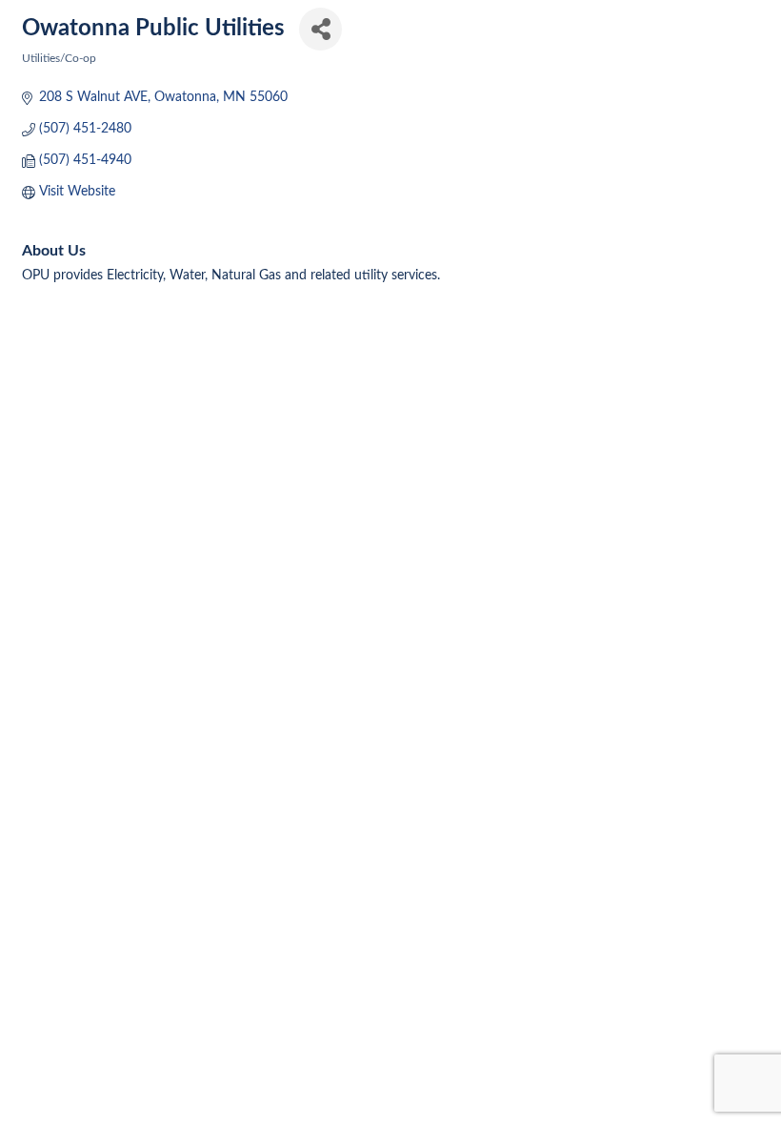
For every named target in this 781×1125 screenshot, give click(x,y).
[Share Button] (320, 29)
